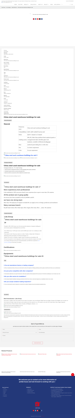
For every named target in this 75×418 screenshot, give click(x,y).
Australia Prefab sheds (41, 371)
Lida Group (3, 7)
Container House (30, 391)
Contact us (5, 396)
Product (4, 388)
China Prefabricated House (55, 394)
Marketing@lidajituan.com (7, 2)
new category (8, 7)
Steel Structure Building (31, 392)
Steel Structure (14, 7)
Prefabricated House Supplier (59, 392)
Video (4, 393)
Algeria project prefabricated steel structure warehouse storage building (8, 372)
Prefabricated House (30, 390)
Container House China (68, 392)
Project (4, 392)
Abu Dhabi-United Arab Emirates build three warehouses (63, 372)
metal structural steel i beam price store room (27, 371)
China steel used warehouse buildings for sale (25, 7)
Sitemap (42, 416)
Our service (5, 389)
